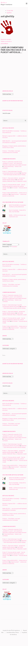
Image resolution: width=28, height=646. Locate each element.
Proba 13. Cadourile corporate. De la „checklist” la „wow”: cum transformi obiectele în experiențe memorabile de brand (14, 163)
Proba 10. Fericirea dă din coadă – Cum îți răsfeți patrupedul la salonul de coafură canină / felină (13, 186)
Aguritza (9, 12)
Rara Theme (16, 632)
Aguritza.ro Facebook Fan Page (12, 100)
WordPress (14, 634)
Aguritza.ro (4, 2)
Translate (14, 246)
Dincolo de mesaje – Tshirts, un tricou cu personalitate (6, 41)
